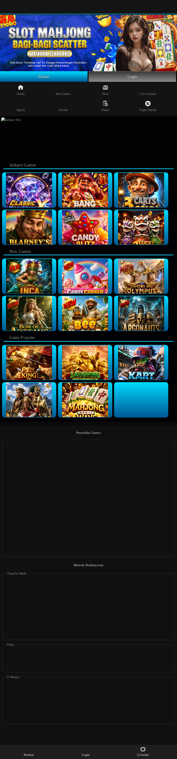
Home (21, 94)
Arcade (63, 110)
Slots (105, 94)
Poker (105, 110)
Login (132, 76)
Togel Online (147, 110)
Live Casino (148, 94)
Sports (21, 110)
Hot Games (63, 94)
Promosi (29, 754)
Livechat (143, 754)
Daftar (43, 76)
